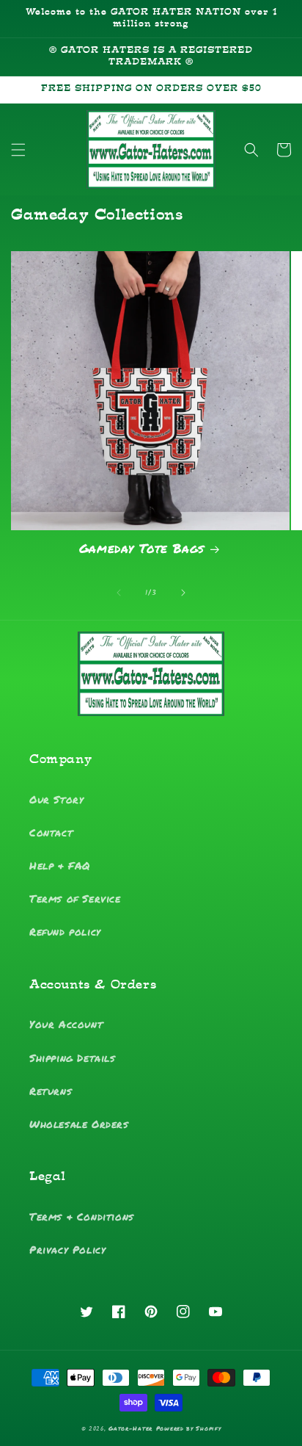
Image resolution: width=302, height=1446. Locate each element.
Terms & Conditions (81, 1216)
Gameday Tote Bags (142, 548)
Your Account (66, 1023)
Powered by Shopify (188, 1428)
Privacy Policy (67, 1249)
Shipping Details (72, 1057)
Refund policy (65, 931)
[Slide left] (119, 592)
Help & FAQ (59, 865)
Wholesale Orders (79, 1123)
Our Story (56, 799)
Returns (50, 1090)
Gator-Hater (130, 1428)
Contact (51, 832)
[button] (18, 150)
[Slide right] (183, 592)
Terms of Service (75, 898)
